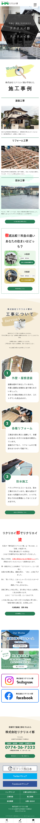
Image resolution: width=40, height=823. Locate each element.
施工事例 (30, 796)
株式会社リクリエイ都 (20, 806)
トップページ (10, 792)
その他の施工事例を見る (20, 221)
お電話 (20, 821)
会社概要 (10, 801)
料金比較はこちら (20, 288)
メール (33, 821)
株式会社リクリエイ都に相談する (20, 756)
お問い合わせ (30, 801)
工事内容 (10, 796)
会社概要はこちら (20, 613)
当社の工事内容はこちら (20, 512)
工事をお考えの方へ (30, 792)
